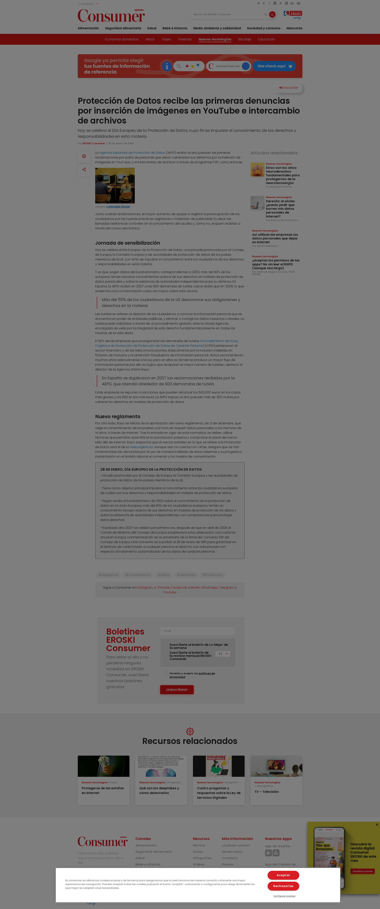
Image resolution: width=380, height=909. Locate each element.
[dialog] (197, 885)
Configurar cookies (284, 896)
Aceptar (283, 875)
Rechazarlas (283, 886)
